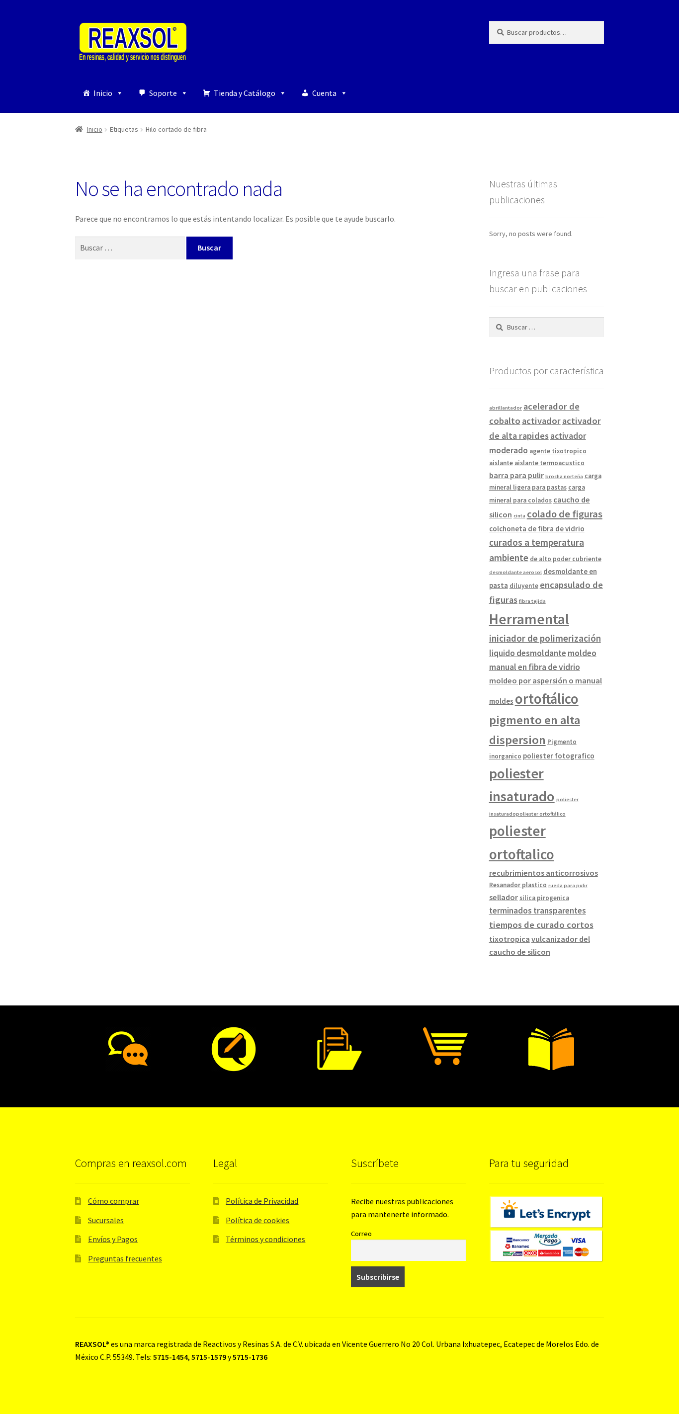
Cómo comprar (113, 1201)
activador (541, 420)
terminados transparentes (537, 910)
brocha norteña (564, 476)
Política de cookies (257, 1220)
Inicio (102, 93)
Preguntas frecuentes (125, 1258)
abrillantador (505, 408)
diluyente (523, 586)
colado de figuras (564, 513)
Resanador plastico (518, 885)
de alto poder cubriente (565, 559)
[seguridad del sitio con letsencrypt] (546, 1212)
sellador (503, 897)
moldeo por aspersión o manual (545, 680)
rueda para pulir (568, 885)
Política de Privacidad (262, 1201)
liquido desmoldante (527, 653)
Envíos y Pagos (113, 1239)
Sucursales (106, 1220)
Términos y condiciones (265, 1239)
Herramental (529, 619)
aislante (501, 463)
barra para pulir (516, 475)
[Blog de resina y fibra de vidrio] (233, 1049)
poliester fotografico (558, 755)
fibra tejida (532, 601)
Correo (361, 1233)
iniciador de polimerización (545, 638)
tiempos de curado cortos (541, 924)
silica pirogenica (544, 898)
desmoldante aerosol (515, 572)
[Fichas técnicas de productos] (339, 1049)
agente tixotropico (558, 451)
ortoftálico (547, 699)
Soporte (163, 93)
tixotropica (509, 939)
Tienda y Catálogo (244, 93)
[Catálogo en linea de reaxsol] (551, 1049)
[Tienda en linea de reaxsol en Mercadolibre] (445, 1046)
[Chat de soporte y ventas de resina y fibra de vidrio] (128, 1049)
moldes (501, 701)
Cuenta (324, 93)
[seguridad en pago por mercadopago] (546, 1246)
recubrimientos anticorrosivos (543, 873)
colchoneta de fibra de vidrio (537, 528)
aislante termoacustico (549, 463)
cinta (519, 515)
